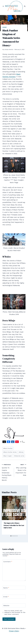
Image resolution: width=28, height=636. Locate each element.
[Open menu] (3, 6)
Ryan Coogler (7, 456)
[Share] (8, 442)
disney (21, 452)
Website (6, 605)
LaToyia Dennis (8, 49)
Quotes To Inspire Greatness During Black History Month (6, 472)
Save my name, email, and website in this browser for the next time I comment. (14, 612)
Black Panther (8, 448)
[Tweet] (4, 442)
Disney (4, 27)
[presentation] (14, 508)
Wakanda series (19, 456)
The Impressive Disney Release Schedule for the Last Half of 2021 (14, 525)
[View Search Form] (24, 6)
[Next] (23, 515)
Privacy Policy (14, 631)
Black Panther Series (10, 452)
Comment (7, 562)
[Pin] (17, 442)
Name (6, 588)
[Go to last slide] (4, 515)
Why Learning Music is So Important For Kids (21, 470)
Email (6, 597)
